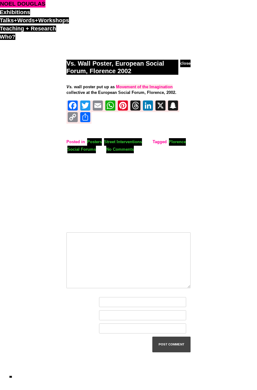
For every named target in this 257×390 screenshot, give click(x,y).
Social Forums (81, 149)
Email (73, 315)
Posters (94, 141)
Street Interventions (123, 141)
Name (73, 302)
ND (10, 377)
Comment (77, 225)
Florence (177, 141)
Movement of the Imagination (144, 86)
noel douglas (22, 4)
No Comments (120, 149)
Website (74, 328)
